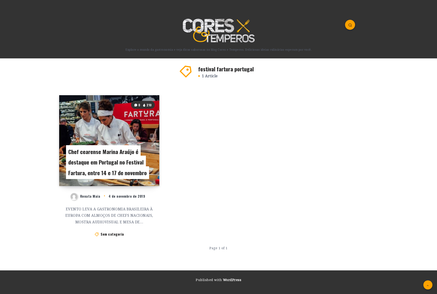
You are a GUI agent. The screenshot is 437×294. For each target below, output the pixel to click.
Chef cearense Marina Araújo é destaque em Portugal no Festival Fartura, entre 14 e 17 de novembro (107, 162)
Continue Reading (139, 172)
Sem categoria (112, 234)
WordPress (232, 280)
